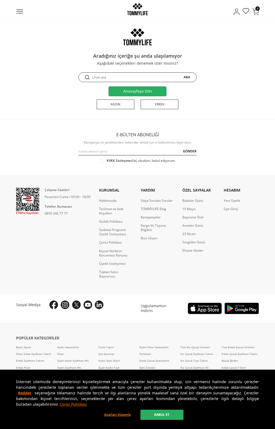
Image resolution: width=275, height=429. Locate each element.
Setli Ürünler (147, 367)
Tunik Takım (106, 347)
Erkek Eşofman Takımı (30, 360)
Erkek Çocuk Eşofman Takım (239, 354)
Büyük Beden (230, 360)
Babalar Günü (192, 201)
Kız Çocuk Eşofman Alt (194, 367)
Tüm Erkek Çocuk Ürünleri (238, 347)
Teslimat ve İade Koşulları (111, 211)
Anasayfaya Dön (137, 91)
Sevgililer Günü (193, 242)
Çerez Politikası (73, 404)
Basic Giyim (23, 347)
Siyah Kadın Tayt (109, 367)
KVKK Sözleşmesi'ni (121, 160)
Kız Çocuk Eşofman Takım (196, 354)
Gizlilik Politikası (111, 221)
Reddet (24, 392)
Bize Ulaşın (149, 238)
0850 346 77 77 (56, 213)
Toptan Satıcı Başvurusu (108, 274)
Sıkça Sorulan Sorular (157, 201)
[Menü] (19, 12)
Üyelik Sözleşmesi (112, 264)
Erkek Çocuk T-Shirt (234, 367)
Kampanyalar (151, 217)
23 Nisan (189, 234)
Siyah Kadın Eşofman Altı (73, 360)
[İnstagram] (65, 304)
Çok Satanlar (106, 354)
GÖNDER (190, 151)
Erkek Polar (23, 367)
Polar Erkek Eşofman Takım (33, 354)
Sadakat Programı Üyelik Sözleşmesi (112, 232)
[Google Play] (242, 308)
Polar (60, 354)
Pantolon (145, 354)
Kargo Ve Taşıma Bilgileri (153, 227)
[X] (76, 304)
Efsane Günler (193, 250)
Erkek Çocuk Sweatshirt (154, 360)
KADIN (115, 104)
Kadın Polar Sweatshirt (154, 347)
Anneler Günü (192, 225)
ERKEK (159, 104)
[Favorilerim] (246, 11)
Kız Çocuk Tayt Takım (194, 360)
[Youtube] (88, 304)
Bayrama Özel (193, 217)
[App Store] (205, 308)
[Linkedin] (99, 304)
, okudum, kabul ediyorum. (141, 161)
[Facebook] (53, 304)
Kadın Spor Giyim (109, 360)
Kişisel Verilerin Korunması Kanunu (113, 253)
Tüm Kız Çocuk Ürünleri (195, 347)
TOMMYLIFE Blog (153, 209)
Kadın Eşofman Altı (69, 367)
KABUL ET (161, 414)
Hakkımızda (108, 201)
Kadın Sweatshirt (68, 347)
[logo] (137, 9)
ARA (187, 77)
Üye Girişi (231, 209)
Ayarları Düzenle (117, 414)
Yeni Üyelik (232, 201)
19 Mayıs (189, 209)
